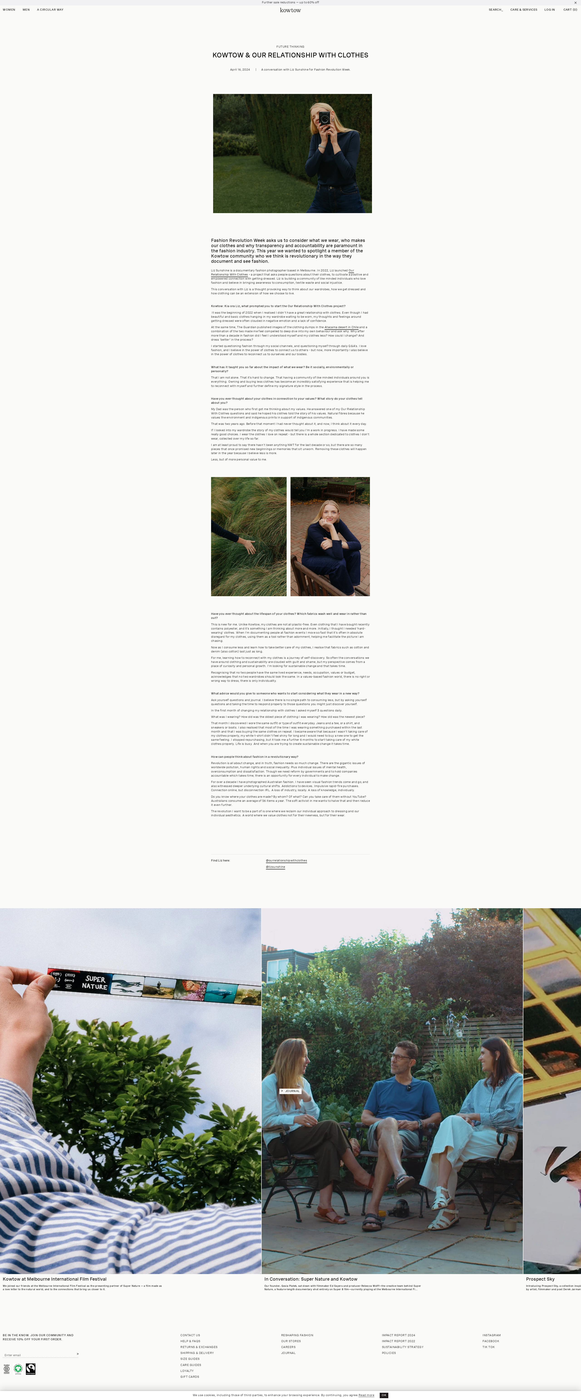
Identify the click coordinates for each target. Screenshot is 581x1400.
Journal (288, 1353)
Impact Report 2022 (398, 1341)
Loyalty (187, 1371)
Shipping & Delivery (197, 1353)
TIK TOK (489, 1347)
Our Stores (291, 1341)
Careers (288, 1347)
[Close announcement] (575, 2)
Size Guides (190, 1359)
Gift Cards (189, 1376)
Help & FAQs (190, 1341)
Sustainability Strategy (403, 1347)
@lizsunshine (275, 867)
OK (384, 1395)
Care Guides (190, 1365)
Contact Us (190, 1335)
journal (292, 1091)
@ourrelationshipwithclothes (286, 860)
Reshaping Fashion (297, 1335)
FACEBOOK (491, 1341)
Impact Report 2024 (399, 1335)
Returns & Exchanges (199, 1347)
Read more (366, 1395)
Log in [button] (549, 9)
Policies (389, 1353)
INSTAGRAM (492, 1335)
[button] (496, 10)
